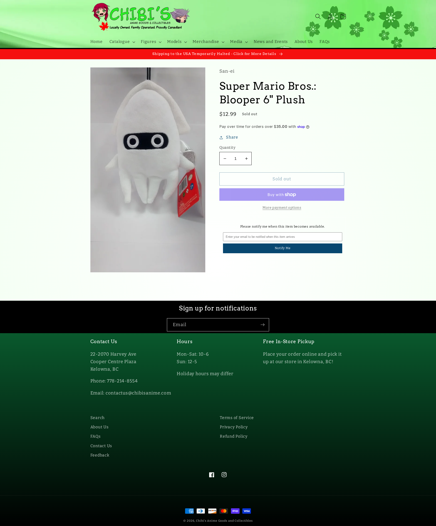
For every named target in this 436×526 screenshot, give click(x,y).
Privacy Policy (234, 427)
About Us (99, 427)
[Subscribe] (262, 324)
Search (97, 417)
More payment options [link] (282, 208)
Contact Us (101, 446)
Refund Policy (234, 436)
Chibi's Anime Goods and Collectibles (224, 520)
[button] (122, 42)
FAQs (95, 436)
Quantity (227, 147)
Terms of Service (237, 417)
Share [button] (232, 137)
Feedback (99, 455)
